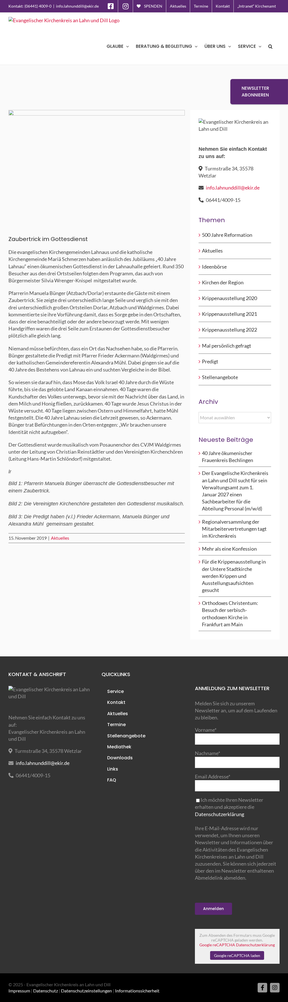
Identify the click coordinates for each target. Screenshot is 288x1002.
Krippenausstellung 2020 (229, 298)
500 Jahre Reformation (227, 235)
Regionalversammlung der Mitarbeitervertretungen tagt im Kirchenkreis (234, 529)
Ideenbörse (214, 267)
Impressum (19, 990)
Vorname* (206, 730)
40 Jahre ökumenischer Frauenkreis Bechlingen (227, 456)
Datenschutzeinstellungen (86, 990)
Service (115, 691)
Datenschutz (45, 990)
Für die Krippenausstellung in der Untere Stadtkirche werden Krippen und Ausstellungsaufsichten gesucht (234, 576)
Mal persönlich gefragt (226, 346)
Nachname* (207, 753)
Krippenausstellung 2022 (229, 330)
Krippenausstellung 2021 (229, 314)
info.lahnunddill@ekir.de (77, 6)
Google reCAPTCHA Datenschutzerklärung (237, 944)
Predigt (210, 361)
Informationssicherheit (137, 990)
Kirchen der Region (223, 282)
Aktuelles (60, 538)
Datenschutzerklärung (219, 814)
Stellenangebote (220, 377)
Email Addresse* (212, 776)
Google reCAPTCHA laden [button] (237, 955)
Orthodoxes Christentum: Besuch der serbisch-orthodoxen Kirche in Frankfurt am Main (230, 613)
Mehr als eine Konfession (229, 549)
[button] (270, 46)
